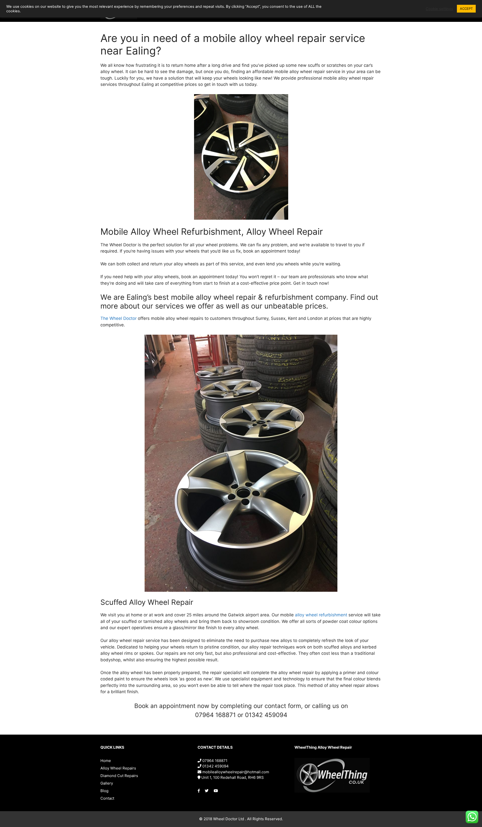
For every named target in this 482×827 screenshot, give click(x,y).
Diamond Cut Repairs (119, 775)
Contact (107, 798)
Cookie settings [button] (439, 9)
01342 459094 (215, 766)
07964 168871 (214, 760)
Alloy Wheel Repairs (118, 768)
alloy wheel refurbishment (321, 614)
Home (105, 760)
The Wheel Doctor (118, 318)
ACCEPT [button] (466, 9)
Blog (104, 790)
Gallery (106, 783)
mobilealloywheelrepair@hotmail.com (235, 772)
